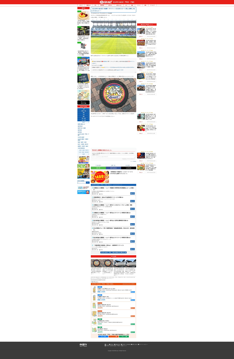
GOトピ (81, 5)
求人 (95, 5)
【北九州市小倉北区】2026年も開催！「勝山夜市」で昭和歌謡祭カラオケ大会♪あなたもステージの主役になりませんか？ (151, 43)
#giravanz (115, 67)
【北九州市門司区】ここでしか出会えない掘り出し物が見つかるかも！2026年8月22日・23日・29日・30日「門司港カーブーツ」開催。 (83, 69)
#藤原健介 (105, 61)
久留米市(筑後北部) (81, 148)
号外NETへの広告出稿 (126, 344)
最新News (89, 5)
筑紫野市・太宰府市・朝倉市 (83, 146)
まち (126, 5)
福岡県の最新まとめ (81, 124)
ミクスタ (103, 279)
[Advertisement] (147, 15)
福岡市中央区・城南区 (82, 128)
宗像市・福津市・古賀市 (82, 142)
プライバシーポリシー (143, 344)
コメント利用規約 (133, 161)
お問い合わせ (134, 344)
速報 (145, 5)
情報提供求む (117, 344)
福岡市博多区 (80, 126)
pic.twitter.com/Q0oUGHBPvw (127, 67)
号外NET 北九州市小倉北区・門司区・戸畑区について (116, 345)
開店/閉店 (102, 5)
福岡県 (110, 13)
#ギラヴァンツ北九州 (108, 67)
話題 (132, 5)
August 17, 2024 (119, 69)
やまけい (96, 281)
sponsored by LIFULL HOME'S (128, 283)
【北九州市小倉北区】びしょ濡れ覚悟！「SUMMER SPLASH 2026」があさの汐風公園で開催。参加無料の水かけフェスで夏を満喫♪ (151, 168)
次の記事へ (128, 165)
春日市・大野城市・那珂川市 (83, 144)
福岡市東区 (80, 130)
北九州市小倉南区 (81, 137)
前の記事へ (99, 165)
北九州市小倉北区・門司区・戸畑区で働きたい (102, 184)
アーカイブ (152, 5)
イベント (138, 5)
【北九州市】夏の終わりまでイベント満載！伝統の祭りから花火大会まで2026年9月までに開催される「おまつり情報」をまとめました (151, 156)
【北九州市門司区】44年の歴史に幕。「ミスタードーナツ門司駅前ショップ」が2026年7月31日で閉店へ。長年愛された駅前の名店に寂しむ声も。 (151, 31)
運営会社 (112, 344)
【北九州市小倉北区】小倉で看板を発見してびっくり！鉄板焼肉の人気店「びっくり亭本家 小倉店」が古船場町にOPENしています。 (151, 117)
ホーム (107, 344)
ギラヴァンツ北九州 (98, 279)
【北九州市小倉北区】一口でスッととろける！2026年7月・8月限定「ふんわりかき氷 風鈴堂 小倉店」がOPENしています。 (151, 129)
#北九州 (119, 67)
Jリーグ (92, 279)
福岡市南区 (80, 132)
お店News (110, 5)
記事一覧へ (113, 165)
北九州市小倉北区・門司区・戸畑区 (123, 2)
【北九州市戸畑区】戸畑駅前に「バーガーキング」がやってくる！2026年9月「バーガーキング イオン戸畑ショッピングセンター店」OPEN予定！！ (151, 77)
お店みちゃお (118, 5)
